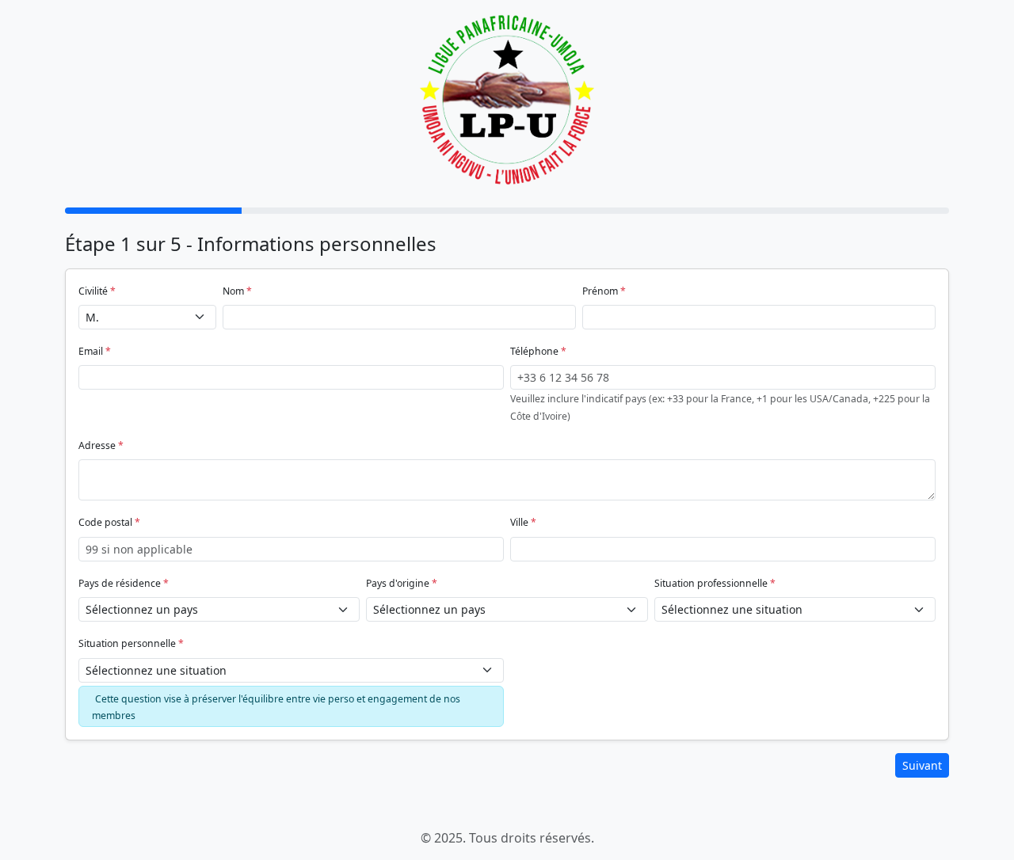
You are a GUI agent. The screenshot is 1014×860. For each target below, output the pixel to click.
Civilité (93, 291)
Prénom (600, 291)
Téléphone (534, 351)
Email (90, 351)
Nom (233, 291)
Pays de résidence (119, 583)
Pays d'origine (397, 583)
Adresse (97, 445)
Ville (519, 522)
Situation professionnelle (711, 583)
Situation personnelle (127, 643)
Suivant (922, 765)
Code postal (105, 522)
